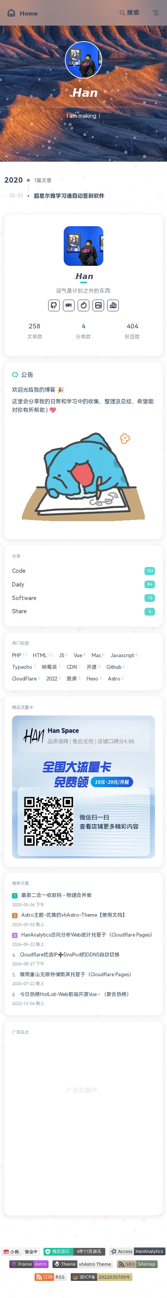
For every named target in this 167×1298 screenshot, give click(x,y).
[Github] (54, 305)
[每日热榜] (83, 305)
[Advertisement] (83, 1123)
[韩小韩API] (69, 305)
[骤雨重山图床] (98, 305)
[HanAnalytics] (113, 305)
